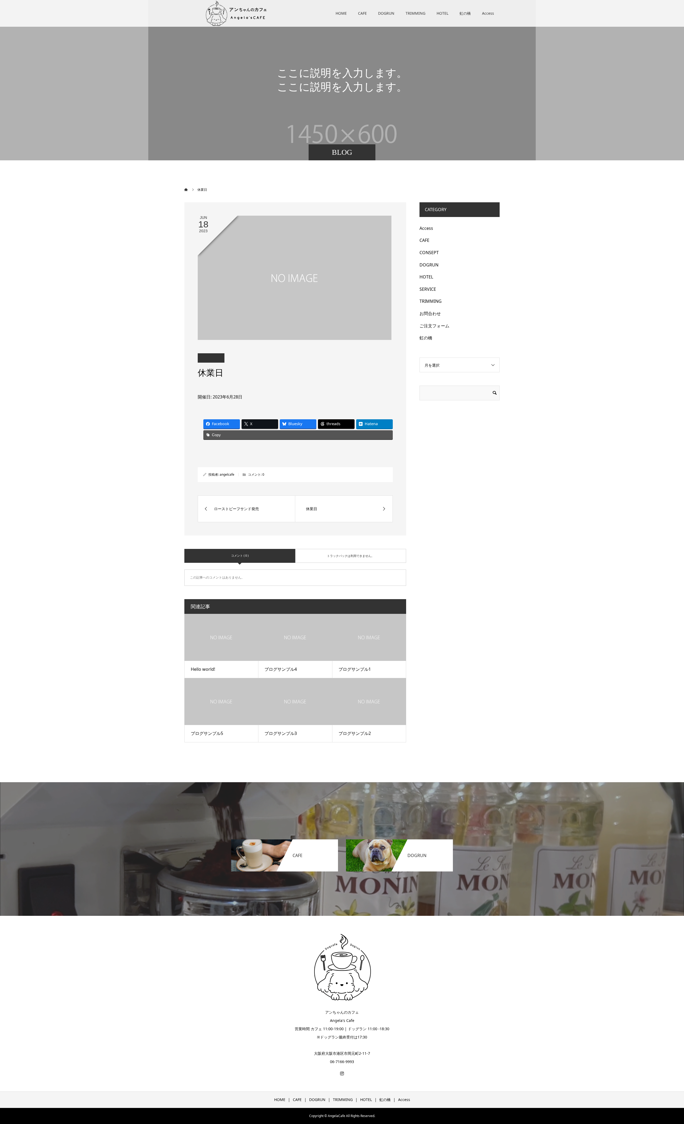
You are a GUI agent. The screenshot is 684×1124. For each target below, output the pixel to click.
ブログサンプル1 (355, 669)
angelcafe (227, 474)
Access (488, 13)
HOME (341, 13)
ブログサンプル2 (355, 733)
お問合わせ (430, 313)
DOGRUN (386, 13)
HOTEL (442, 13)
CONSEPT (429, 252)
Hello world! (203, 669)
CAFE (362, 13)
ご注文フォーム (434, 326)
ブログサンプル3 (281, 733)
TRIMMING (415, 13)
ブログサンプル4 (281, 669)
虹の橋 (465, 13)
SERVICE (427, 289)
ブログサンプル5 (207, 733)
